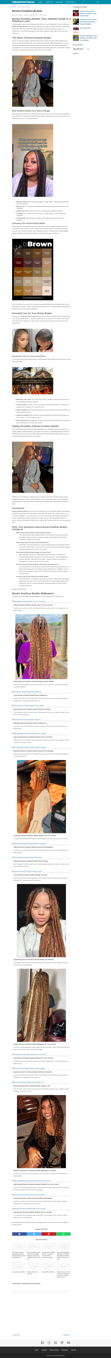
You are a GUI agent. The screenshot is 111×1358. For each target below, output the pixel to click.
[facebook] (19, 1234)
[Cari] (98, 2)
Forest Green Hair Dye (18, 1272)
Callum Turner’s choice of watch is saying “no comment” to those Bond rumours (64, 1274)
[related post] (19, 1246)
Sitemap (73, 1350)
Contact (44, 1350)
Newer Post (16, 1335)
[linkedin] (62, 1344)
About (40, 2)
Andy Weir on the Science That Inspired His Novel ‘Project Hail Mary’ (88, 22)
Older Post (66, 1335)
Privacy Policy (71, 2)
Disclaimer (59, 2)
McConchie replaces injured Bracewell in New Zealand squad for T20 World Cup (19, 1255)
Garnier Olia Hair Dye (48, 1272)
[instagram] (49, 1344)
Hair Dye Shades (85, 28)
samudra (20, 15)
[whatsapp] (63, 1234)
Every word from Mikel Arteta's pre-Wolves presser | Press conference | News (48, 1255)
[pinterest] (48, 1234)
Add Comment (43, 15)
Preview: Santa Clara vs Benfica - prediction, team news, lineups (88, 13)
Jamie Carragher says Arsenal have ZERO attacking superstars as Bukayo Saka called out (33, 1256)
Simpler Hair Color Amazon (32, 1272)
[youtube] (68, 1344)
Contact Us (49, 2)
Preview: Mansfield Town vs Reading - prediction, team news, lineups (89, 38)
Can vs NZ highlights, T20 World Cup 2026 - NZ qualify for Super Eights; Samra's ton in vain (63, 1256)
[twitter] (34, 1234)
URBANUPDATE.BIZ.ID (23, 2)
